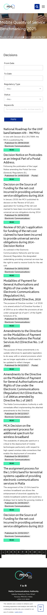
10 (35, 552)
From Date (9, 63)
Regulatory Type (12, 84)
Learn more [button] (18, 612)
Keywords (9, 105)
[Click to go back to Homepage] (9, 6)
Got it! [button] (40, 608)
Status (7, 95)
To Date (8, 74)
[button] (20, 37)
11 (40, 552)
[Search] (37, 6)
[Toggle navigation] (43, 7)
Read (12, 150)
